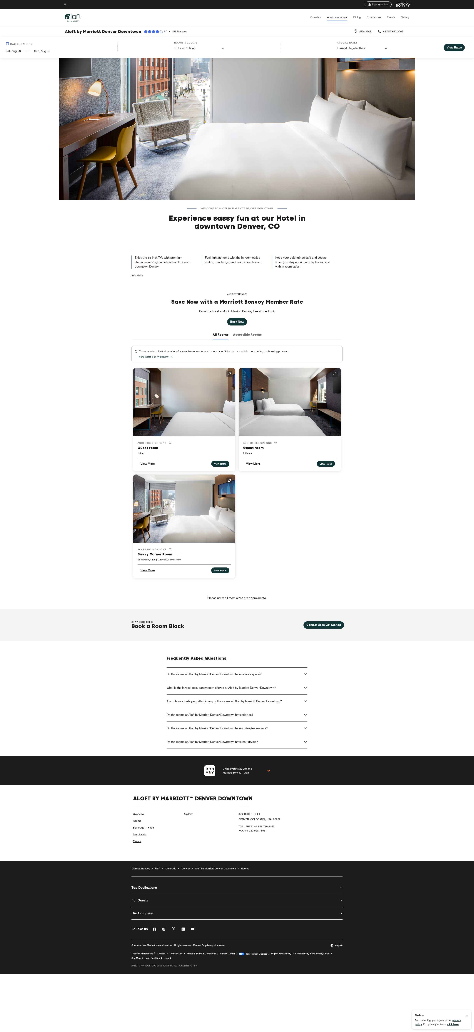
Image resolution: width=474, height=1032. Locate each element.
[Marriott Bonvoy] (401, 4)
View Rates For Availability (153, 356)
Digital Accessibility (281, 953)
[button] (378, 4)
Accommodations (337, 17)
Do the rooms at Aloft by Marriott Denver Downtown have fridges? (210, 715)
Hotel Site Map (152, 958)
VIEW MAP (365, 31)
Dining (357, 17)
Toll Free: (256, 826)
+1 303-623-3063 (393, 31)
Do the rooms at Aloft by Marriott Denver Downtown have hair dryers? (212, 742)
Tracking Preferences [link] (142, 953)
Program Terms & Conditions (201, 953)
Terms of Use (176, 953)
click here (453, 1024)
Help (166, 958)
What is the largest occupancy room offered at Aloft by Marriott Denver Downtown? (221, 687)
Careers (161, 953)
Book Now (237, 321)
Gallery (405, 17)
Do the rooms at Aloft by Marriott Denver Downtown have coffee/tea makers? (217, 728)
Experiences (374, 17)
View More (148, 463)
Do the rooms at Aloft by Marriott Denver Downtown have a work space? (214, 674)
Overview (315, 17)
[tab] (220, 335)
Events (391, 17)
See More (137, 275)
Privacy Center (227, 953)
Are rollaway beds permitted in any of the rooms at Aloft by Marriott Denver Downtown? (224, 701)
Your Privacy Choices (255, 954)
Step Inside (139, 834)
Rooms (137, 820)
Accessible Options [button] (152, 443)
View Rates (220, 463)
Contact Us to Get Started (323, 625)
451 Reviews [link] (179, 31)
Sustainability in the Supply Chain (312, 953)
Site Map (136, 958)
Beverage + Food (143, 827)
